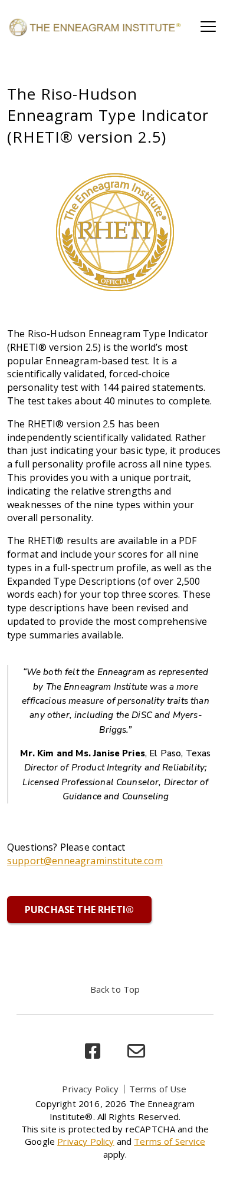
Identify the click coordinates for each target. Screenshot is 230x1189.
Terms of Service (169, 1141)
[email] (136, 1051)
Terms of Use (158, 1089)
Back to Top (115, 989)
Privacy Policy (90, 1089)
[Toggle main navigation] (208, 26)
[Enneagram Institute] (94, 26)
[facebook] (92, 1051)
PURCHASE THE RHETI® (79, 909)
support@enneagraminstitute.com (85, 860)
